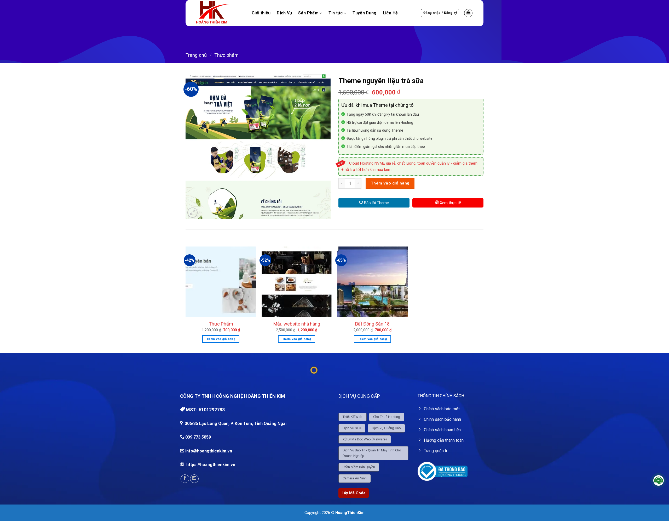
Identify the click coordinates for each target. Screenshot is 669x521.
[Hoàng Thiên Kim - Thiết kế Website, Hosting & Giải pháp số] (218, 13)
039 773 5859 (197, 437)
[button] (440, 13)
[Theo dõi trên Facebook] (185, 478)
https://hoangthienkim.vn (210, 464)
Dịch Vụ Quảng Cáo (386, 428)
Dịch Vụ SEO (352, 428)
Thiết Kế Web (352, 417)
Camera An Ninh (355, 478)
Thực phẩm (226, 55)
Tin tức (335, 13)
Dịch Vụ (284, 13)
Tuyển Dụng (364, 13)
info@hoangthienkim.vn (208, 451)
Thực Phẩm (221, 324)
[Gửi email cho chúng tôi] (194, 478)
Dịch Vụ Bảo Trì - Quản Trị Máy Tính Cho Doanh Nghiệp (372, 453)
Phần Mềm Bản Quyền (359, 467)
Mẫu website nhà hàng (296, 324)
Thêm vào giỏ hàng (390, 183)
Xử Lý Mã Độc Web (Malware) (365, 439)
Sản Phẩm (308, 13)
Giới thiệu (261, 13)
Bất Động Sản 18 (372, 324)
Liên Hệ (390, 13)
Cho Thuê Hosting (386, 417)
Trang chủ (196, 55)
